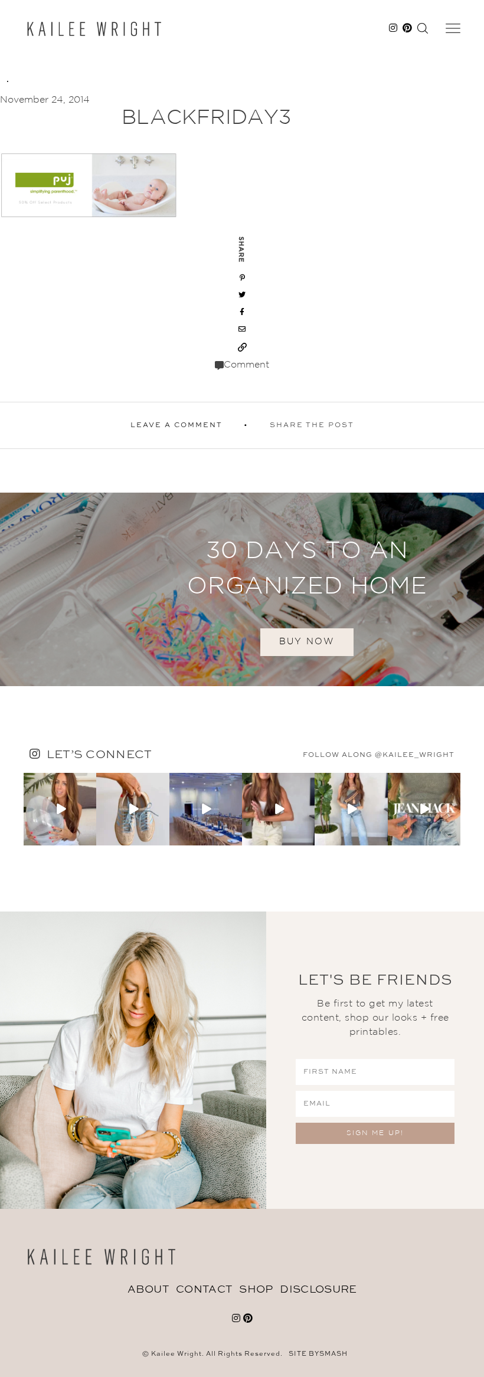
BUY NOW (307, 641)
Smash (333, 1354)
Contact (204, 1289)
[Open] (60, 809)
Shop (256, 1289)
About (148, 1289)
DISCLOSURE (318, 1289)
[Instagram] (89, 838)
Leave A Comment (176, 425)
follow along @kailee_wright (378, 755)
